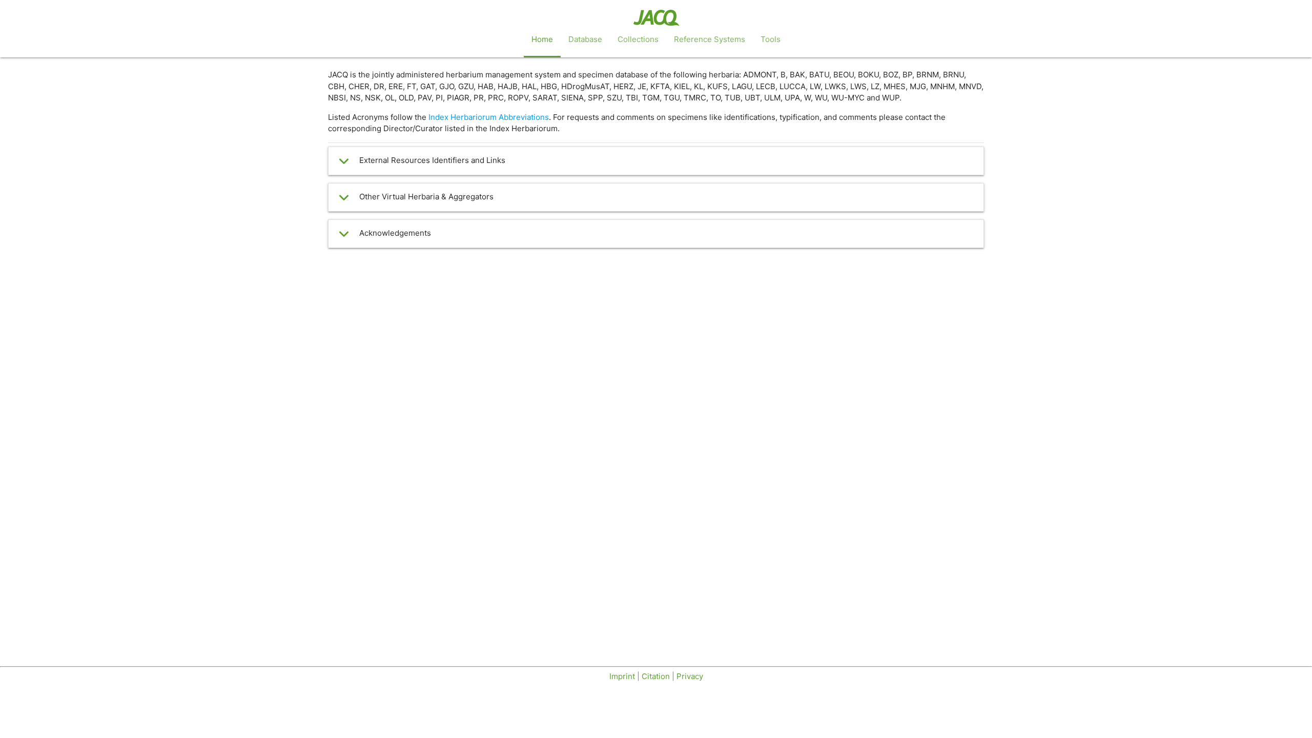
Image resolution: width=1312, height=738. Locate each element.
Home (542, 39)
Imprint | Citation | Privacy (656, 676)
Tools (771, 39)
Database (585, 39)
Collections (638, 39)
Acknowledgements (395, 233)
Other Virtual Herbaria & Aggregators (426, 196)
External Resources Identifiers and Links (432, 160)
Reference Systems (709, 39)
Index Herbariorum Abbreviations (488, 117)
